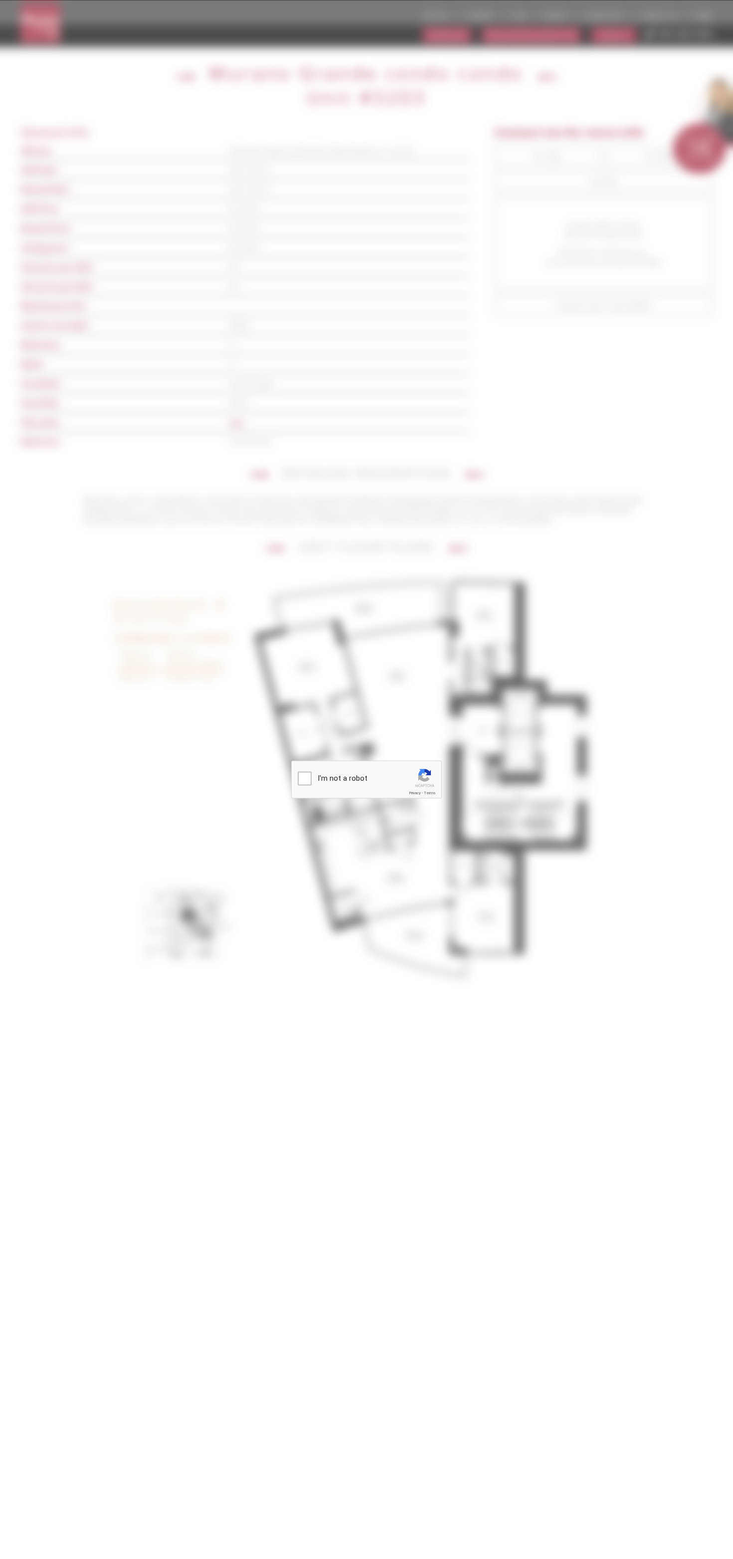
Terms (430, 793)
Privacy (415, 793)
